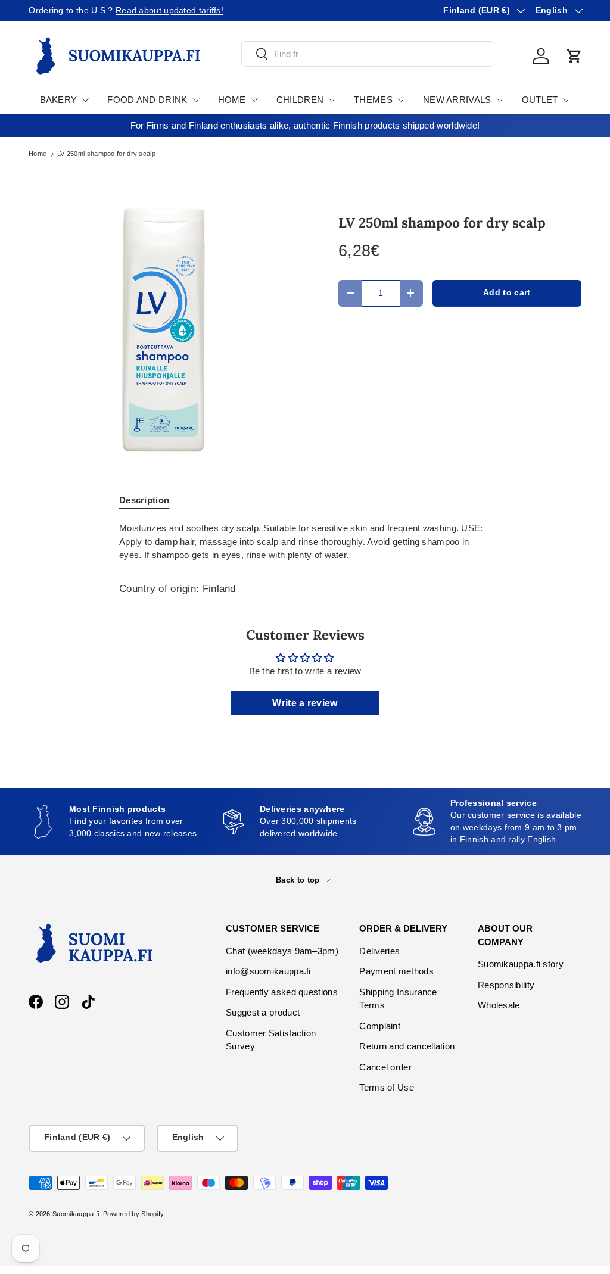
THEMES (373, 100)
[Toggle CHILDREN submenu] (332, 100)
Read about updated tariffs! (169, 10)
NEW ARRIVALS (457, 100)
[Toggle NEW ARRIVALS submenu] (500, 100)
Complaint (379, 1026)
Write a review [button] (304, 703)
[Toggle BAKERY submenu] (85, 100)
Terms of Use (386, 1087)
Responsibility (506, 985)
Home (37, 154)
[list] (164, 330)
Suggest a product (263, 1012)
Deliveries (379, 951)
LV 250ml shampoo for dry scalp (106, 154)
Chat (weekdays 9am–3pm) (282, 951)
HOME (232, 100)
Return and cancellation (407, 1046)
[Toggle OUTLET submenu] (566, 100)
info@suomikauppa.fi (268, 971)
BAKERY (58, 100)
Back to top (299, 880)
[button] (574, 56)
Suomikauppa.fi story (521, 964)
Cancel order (385, 1067)
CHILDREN (299, 100)
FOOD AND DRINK (147, 100)
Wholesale (499, 1005)
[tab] (144, 500)
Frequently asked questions (282, 992)
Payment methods (396, 971)
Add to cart (506, 292)
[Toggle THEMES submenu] (401, 100)
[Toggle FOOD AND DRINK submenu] (196, 100)
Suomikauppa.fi (75, 1213)
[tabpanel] (305, 542)
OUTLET (540, 100)
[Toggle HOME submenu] (254, 100)
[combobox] (368, 54)
